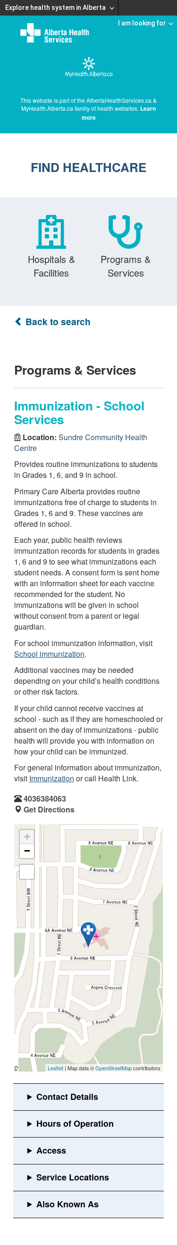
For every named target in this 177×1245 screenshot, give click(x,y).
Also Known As (67, 1204)
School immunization (49, 653)
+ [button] (27, 837)
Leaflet (55, 1068)
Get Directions (49, 809)
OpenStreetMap (113, 1068)
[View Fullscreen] (27, 872)
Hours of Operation (75, 1123)
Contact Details (67, 1096)
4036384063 (45, 798)
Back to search (57, 321)
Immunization (51, 778)
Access (51, 1150)
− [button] (27, 851)
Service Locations (72, 1177)
